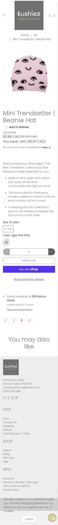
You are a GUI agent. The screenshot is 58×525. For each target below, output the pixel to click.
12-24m (8, 228)
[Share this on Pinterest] (22, 320)
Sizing (6, 454)
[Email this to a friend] (29, 320)
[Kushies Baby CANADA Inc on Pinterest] (16, 398)
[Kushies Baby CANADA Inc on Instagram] (12, 398)
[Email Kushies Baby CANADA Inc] (4, 398)
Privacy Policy (11, 490)
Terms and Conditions (16, 486)
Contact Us (10, 422)
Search (7, 450)
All (35, 35)
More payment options (29, 279)
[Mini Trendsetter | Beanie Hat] (29, 74)
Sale (5, 461)
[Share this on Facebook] (14, 320)
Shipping (8, 426)
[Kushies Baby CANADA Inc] (29, 15)
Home (25, 35)
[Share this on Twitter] (6, 320)
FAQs (6, 418)
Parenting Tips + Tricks (16, 433)
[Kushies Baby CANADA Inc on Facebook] (8, 398)
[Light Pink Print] (6, 242)
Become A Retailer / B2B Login (20, 482)
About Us (8, 478)
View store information (19, 309)
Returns (7, 430)
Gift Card (8, 458)
